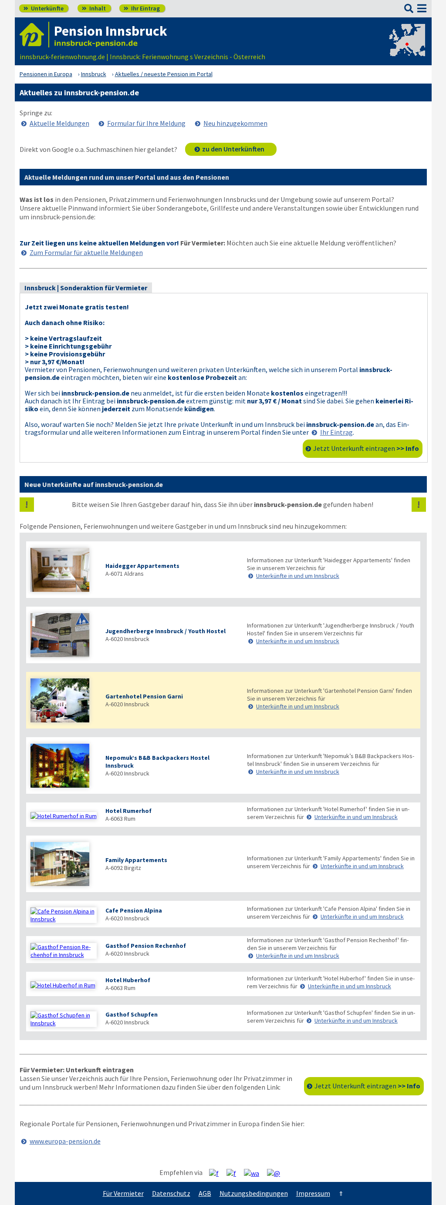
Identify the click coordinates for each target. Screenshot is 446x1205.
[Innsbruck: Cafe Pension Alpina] (63, 915)
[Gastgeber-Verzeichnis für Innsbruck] (34, 34)
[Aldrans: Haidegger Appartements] (63, 571)
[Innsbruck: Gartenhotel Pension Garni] (63, 701)
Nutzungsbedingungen (254, 1193)
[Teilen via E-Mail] (277, 1173)
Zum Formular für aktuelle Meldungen (86, 252)
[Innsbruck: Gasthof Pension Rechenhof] (63, 951)
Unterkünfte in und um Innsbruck (297, 576)
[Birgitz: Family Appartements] (63, 865)
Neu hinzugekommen (235, 123)
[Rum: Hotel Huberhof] (63, 985)
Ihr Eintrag (142, 8)
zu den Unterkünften (233, 148)
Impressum (313, 1193)
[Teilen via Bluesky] (234, 1173)
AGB (205, 1193)
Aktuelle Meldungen (59, 123)
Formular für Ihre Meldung (146, 123)
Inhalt (94, 8)
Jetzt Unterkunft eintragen (366, 448)
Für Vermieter (123, 1193)
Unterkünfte (44, 8)
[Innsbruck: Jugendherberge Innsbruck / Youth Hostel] (63, 636)
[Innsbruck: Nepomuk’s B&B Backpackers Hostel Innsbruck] (63, 766)
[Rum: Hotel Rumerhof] (63, 816)
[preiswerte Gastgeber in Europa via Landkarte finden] (406, 48)
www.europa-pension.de (65, 1141)
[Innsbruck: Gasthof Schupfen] (63, 1019)
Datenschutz (171, 1193)
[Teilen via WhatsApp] (255, 1173)
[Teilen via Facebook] (217, 1173)
